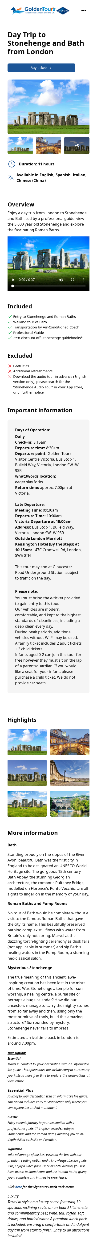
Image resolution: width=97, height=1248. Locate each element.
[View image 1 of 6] (20, 145)
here (18, 1187)
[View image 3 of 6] (27, 773)
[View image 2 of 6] (48, 145)
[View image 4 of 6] (69, 773)
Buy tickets (39, 67)
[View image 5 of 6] (27, 804)
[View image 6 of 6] (69, 804)
